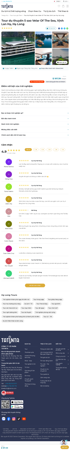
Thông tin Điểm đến (46, 349)
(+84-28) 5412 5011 (11, 383)
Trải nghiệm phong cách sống (45, 312)
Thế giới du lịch (45, 357)
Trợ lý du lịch (49, 11)
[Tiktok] (19, 419)
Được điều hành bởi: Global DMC (52, 68)
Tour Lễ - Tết (47, 316)
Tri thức (27, 367)
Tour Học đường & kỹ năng (11, 304)
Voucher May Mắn (38, 81)
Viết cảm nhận (36, 285)
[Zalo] (3, 419)
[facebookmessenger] (62, 28)
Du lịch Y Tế (28, 304)
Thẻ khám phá (29, 352)
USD (65, 1)
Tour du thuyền (26, 312)
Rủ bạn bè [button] (51, 28)
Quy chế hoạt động (61, 429)
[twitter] (64, 28)
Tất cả (28, 149)
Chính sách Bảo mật (45, 429)
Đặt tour (64, 447)
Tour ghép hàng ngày (55, 299)
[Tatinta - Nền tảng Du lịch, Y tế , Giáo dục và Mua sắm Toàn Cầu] (7, 6)
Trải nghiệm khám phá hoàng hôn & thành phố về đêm (21, 316)
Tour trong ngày (38, 299)
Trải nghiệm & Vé (30, 364)
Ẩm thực (27, 376)
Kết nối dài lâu (44, 386)
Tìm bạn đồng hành (46, 361)
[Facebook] (8, 419)
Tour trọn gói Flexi (16, 15)
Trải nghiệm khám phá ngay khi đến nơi (16, 299)
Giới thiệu (6, 429)
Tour (26, 349)
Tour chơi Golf (52, 308)
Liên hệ (14, 429)
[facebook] (59, 28)
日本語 (58, 1)
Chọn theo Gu (34, 11)
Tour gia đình (55, 304)
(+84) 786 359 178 (7, 1)
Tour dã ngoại (39, 308)
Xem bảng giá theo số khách (55, 82)
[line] (67, 28)
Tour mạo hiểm (26, 308)
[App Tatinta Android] (17, 407)
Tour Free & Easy (41, 304)
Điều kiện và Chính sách (27, 429)
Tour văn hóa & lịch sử (10, 308)
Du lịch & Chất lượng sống (13, 11)
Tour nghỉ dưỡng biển (10, 312)
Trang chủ (4, 15)
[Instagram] (14, 419)
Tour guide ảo (44, 374)
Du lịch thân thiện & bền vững (13, 321)
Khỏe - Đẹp (28, 361)
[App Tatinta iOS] (17, 402)
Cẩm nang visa (45, 377)
